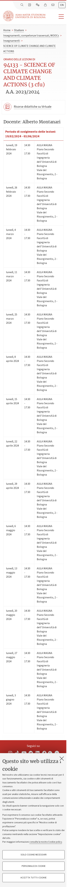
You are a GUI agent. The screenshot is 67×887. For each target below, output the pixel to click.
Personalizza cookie (34, 866)
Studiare (19, 30)
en (62, 5)
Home (6, 30)
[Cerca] (22, 5)
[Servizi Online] (38, 5)
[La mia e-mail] (53, 5)
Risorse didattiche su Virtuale (32, 107)
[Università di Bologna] (24, 16)
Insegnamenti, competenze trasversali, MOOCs (31, 35)
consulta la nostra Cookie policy (45, 842)
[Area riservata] (45, 5)
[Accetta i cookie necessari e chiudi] (61, 758)
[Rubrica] (30, 5)
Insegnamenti (11, 41)
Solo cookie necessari (34, 854)
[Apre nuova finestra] (50, 752)
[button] (56, 17)
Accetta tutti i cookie (33, 877)
